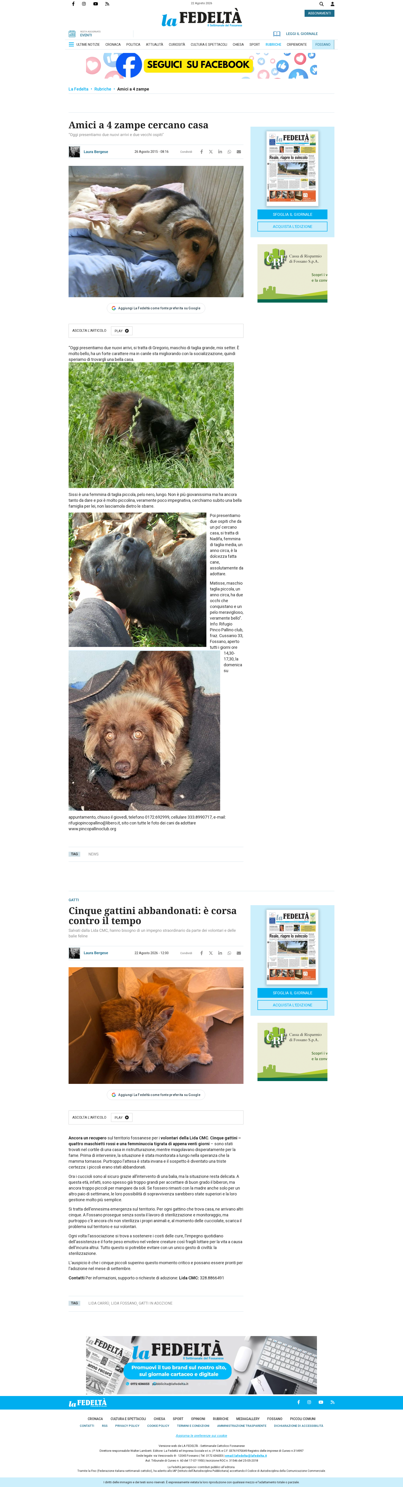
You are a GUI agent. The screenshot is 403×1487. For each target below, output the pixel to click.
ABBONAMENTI (319, 13)
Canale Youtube (99, 4)
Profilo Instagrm (87, 4)
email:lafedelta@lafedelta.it (246, 1455)
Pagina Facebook (77, 4)
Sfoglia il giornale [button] (292, 214)
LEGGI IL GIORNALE (302, 34)
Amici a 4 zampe (133, 89)
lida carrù (98, 1303)
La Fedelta (78, 89)
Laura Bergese (96, 152)
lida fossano (124, 1303)
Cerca (322, 4)
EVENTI (86, 35)
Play (119, 331)
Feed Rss (111, 4)
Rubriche (102, 89)
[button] (332, 3)
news (93, 854)
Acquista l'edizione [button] (292, 226)
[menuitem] (88, 44)
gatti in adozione (155, 1303)
